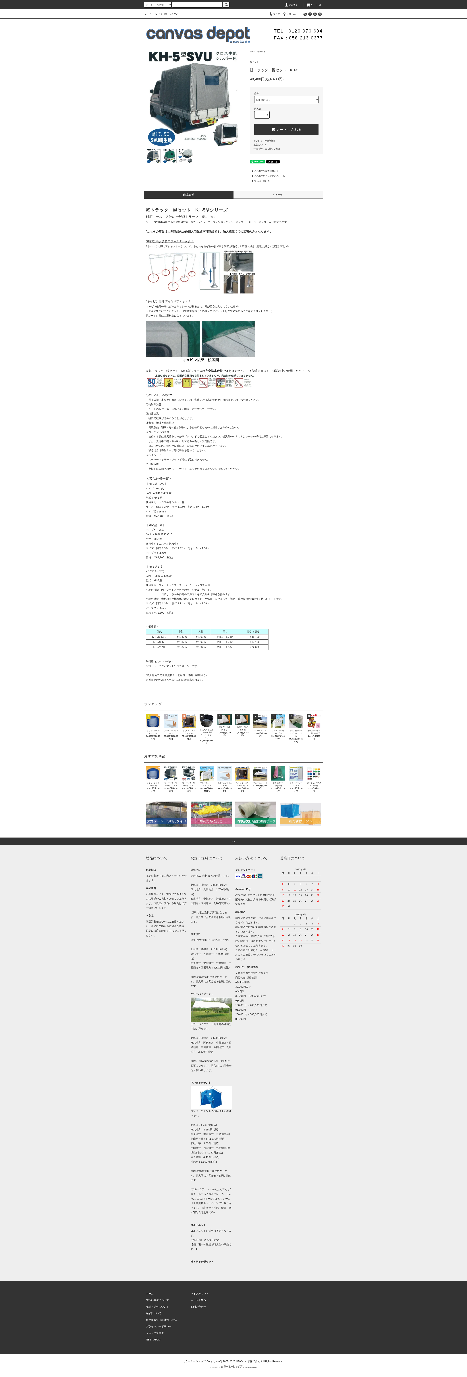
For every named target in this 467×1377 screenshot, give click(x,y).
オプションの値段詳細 (264, 140)
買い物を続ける (262, 181)
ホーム (148, 14)
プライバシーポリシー (158, 1326)
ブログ (276, 14)
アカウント (295, 5)
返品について (260, 144)
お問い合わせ (293, 14)
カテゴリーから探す (168, 14)
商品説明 (188, 194)
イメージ (278, 194)
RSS (148, 1339)
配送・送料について (157, 1306)
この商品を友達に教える (266, 171)
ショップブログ (155, 1333)
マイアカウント (200, 1293)
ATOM (157, 1339)
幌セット (261, 52)
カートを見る (198, 1300)
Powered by (215, 1367)
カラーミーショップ (194, 1361)
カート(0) (315, 5)
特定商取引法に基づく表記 (267, 148)
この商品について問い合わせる (269, 176)
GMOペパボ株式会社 (248, 1361)
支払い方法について (157, 1300)
